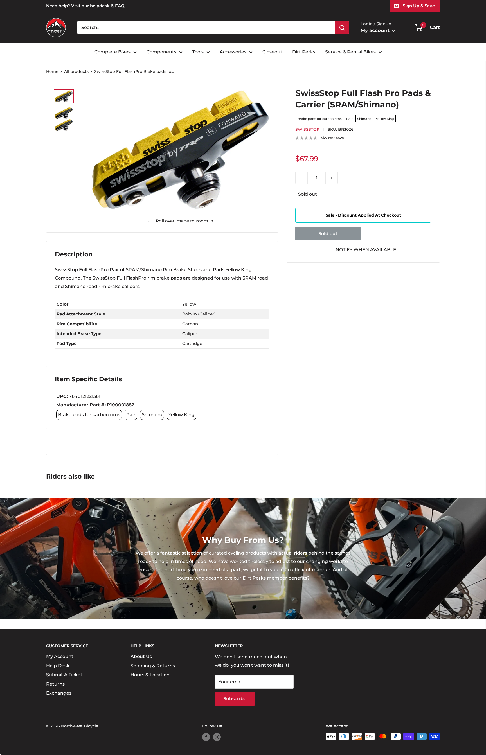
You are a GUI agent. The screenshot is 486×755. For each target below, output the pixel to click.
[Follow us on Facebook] (206, 737)
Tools (198, 52)
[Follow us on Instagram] (217, 737)
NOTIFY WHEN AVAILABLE (366, 249)
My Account (59, 656)
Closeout (272, 52)
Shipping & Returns (152, 665)
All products (76, 71)
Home (52, 71)
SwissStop (307, 129)
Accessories (233, 52)
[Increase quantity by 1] (332, 178)
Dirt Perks (303, 52)
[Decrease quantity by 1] (301, 178)
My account (376, 30)
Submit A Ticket (64, 674)
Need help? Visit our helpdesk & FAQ (85, 5)
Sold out (328, 233)
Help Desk (57, 665)
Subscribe (234, 698)
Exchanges (58, 693)
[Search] (342, 27)
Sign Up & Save (419, 5)
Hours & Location (150, 674)
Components (161, 52)
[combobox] (206, 27)
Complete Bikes (112, 52)
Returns (55, 684)
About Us (141, 656)
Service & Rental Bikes (350, 52)
